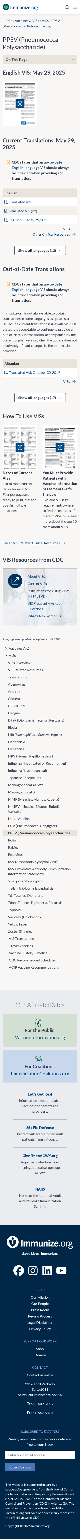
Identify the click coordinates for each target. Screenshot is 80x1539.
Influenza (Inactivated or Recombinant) (37, 763)
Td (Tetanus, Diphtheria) (26, 895)
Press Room (40, 1310)
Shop (40, 1348)
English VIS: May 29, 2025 (28, 220)
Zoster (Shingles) (21, 931)
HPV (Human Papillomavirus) (30, 756)
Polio (12, 840)
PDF (44, 596)
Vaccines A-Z (19, 648)
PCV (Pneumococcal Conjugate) (32, 826)
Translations (17, 677)
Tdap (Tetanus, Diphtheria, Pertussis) (36, 902)
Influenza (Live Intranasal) (27, 770)
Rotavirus (15, 854)
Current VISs (37, 583)
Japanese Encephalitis (24, 777)
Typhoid (14, 910)
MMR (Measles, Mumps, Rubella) (33, 799)
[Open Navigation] (74, 7)
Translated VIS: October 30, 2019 (34, 372)
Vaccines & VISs (27, 20)
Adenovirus (16, 684)
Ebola (12, 727)
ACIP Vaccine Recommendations (34, 967)
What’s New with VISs (44, 616)
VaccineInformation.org (40, 1033)
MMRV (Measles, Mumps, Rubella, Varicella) (34, 808)
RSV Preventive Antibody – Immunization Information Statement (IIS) (39, 871)
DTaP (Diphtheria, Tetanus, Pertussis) (36, 720)
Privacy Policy (40, 1328)
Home (7, 20)
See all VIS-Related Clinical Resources (31, 543)
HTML (33, 596)
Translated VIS (19, 202)
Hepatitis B (17, 749)
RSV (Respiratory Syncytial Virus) (33, 861)
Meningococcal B (21, 792)
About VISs (36, 576)
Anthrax (14, 691)
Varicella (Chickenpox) (25, 917)
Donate (40, 1355)
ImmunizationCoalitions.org (40, 1069)
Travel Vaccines (21, 945)
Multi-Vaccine (19, 818)
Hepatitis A (17, 742)
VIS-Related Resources (25, 670)
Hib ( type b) (35, 734)
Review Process (40, 1316)
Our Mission (40, 1297)
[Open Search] (67, 7)
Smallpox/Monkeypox (25, 881)
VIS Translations (21, 938)
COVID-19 (16, 706)
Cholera (14, 698)
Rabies (13, 847)
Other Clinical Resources (51, 234)
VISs (45, 20)
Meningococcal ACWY (25, 785)
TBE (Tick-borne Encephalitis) (31, 888)
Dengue (14, 713)
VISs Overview (19, 662)
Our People (40, 1303)
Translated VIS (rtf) (22, 211)
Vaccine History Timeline (28, 953)
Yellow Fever (17, 924)
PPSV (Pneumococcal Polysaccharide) (39, 833)
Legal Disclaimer (40, 1322)
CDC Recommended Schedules (32, 960)
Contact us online (40, 1375)
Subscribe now (20, 1467)
